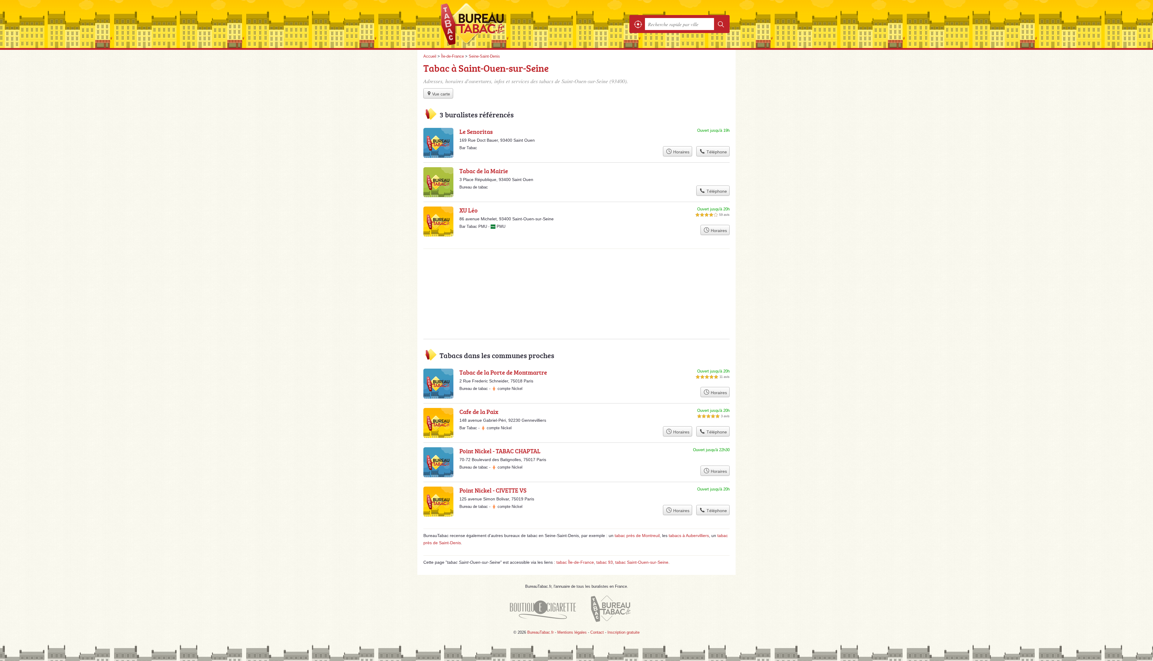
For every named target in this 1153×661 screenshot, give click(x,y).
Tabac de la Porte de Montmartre (503, 372)
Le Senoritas (476, 131)
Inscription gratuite (623, 632)
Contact (597, 632)
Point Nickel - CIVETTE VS (492, 490)
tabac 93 (604, 562)
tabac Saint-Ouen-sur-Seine (641, 562)
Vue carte (441, 94)
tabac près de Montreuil (637, 535)
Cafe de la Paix (478, 411)
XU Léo (468, 210)
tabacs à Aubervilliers (689, 535)
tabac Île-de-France (575, 562)
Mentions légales (572, 632)
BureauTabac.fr (489, 24)
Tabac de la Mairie (483, 171)
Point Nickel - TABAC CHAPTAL (499, 451)
